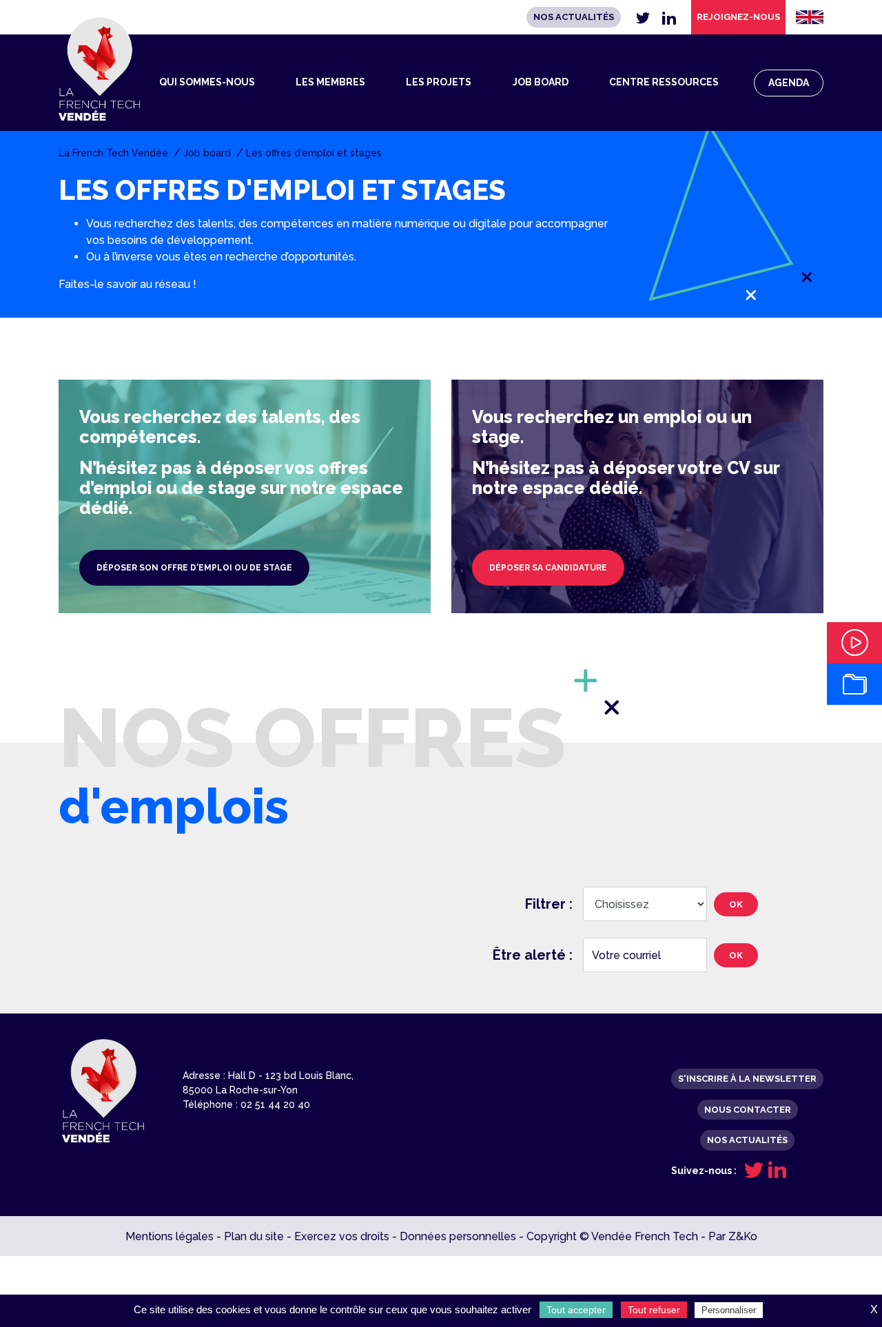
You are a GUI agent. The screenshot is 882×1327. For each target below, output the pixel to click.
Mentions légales (169, 1236)
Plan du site (254, 1236)
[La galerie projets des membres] (854, 684)
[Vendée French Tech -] (99, 69)
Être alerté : (533, 955)
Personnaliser (728, 1310)
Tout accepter (576, 1309)
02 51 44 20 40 (275, 1104)
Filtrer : (549, 904)
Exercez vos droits (341, 1236)
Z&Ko (742, 1236)
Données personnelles (458, 1236)
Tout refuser (654, 1309)
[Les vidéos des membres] (854, 643)
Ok (736, 904)
